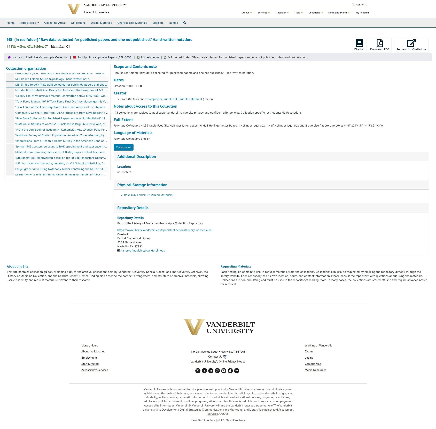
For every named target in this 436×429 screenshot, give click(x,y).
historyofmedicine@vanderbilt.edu (143, 250)
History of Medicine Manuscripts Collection (40, 57)
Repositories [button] (28, 22)
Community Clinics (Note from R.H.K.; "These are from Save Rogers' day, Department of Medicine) (78, 112)
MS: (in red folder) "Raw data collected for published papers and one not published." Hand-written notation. (84, 84)
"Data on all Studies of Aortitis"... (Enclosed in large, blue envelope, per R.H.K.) (65, 124)
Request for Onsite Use (412, 49)
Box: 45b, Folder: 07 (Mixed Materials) (148, 195)
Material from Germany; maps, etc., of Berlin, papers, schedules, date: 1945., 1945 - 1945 (72, 152)
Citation (359, 49)
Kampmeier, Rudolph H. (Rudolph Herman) (175, 99)
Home (10, 22)
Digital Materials (101, 22)
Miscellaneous (150, 57)
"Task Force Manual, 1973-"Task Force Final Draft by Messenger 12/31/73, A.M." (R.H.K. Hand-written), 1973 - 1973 (88, 101)
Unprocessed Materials (132, 22)
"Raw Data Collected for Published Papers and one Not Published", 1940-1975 (65, 118)
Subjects (158, 22)
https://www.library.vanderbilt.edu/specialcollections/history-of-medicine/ (165, 230)
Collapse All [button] (123, 147)
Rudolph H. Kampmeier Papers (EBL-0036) (105, 57)
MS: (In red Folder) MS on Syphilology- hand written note (52, 79)
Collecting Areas (55, 22)
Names (173, 22)
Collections (78, 22)
